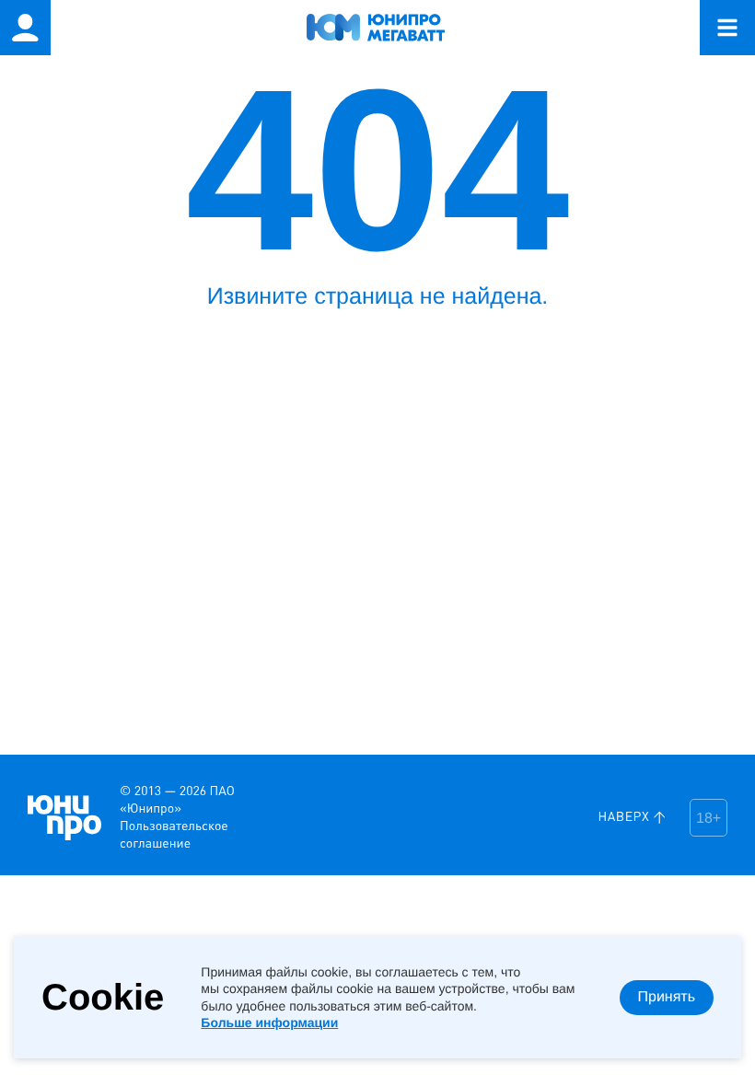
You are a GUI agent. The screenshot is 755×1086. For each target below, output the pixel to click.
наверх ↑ (632, 817)
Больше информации (269, 1022)
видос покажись (27, 768)
